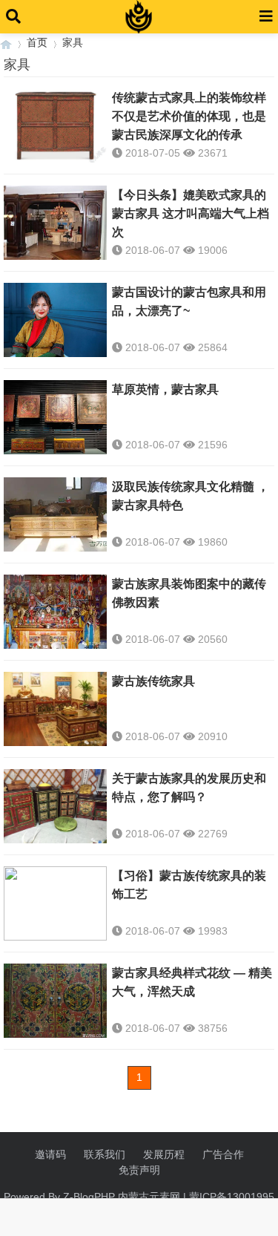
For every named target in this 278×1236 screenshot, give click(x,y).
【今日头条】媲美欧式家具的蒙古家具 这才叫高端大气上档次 (190, 213)
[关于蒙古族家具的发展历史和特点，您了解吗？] (55, 806)
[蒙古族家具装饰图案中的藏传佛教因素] (55, 612)
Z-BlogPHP (89, 1197)
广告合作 (223, 1154)
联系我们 (104, 1154)
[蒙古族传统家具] (55, 709)
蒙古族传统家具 (153, 681)
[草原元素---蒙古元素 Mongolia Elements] (6, 42)
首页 (37, 42)
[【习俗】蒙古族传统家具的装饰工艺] (55, 903)
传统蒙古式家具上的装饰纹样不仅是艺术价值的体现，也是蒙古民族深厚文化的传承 (189, 116)
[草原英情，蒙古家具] (55, 417)
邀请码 (50, 1154)
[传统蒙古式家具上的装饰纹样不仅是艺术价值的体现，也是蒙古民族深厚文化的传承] (55, 125)
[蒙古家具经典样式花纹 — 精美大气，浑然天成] (55, 1001)
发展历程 (164, 1154)
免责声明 (139, 1170)
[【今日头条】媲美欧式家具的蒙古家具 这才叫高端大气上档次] (55, 223)
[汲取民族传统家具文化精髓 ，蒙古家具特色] (55, 514)
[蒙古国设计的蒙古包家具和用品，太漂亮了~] (55, 320)
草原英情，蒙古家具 (165, 389)
